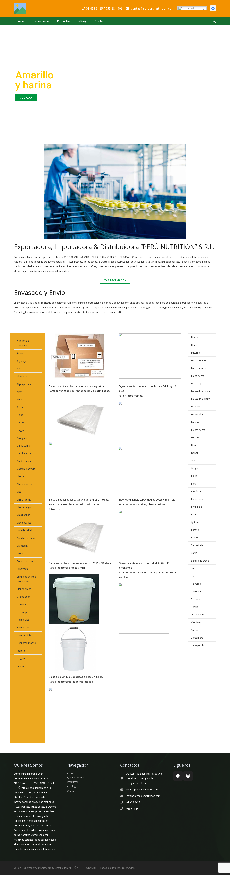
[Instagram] (188, 776)
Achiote (21, 353)
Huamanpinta (24, 635)
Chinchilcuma (24, 499)
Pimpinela (196, 506)
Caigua (20, 430)
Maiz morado (198, 360)
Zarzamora (197, 637)
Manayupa (197, 406)
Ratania (195, 529)
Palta (194, 483)
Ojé (193, 460)
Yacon (194, 630)
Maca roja (196, 383)
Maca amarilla (198, 368)
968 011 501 (133, 808)
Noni (193, 445)
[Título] (20, 8)
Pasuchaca (197, 499)
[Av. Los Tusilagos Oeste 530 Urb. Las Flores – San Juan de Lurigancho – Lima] (123, 778)
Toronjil (195, 606)
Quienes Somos (76, 777)
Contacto (72, 791)
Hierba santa (24, 627)
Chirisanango (24, 507)
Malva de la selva (200, 391)
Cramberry (22, 545)
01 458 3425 (133, 802)
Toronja (195, 599)
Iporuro (21, 650)
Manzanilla (197, 414)
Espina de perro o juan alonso (26, 579)
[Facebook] (213, 8)
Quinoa (195, 522)
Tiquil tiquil (197, 591)
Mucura (195, 437)
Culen (20, 553)
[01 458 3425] (123, 802)
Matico (195, 422)
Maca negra (197, 375)
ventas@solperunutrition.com (142, 789)
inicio (70, 773)
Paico (194, 475)
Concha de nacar (26, 538)
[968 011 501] (123, 808)
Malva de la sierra (200, 398)
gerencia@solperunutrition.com (143, 795)
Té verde (196, 583)
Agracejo (22, 361)
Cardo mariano (25, 461)
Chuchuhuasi (24, 514)
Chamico (21, 476)
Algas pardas (24, 384)
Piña (193, 514)
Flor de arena (24, 589)
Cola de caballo (25, 530)
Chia (19, 491)
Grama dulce (24, 596)
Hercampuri (23, 612)
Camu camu (23, 445)
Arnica (20, 399)
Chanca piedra (24, 484)
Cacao (20, 422)
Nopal (194, 452)
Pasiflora (196, 491)
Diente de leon (25, 561)
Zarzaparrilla (198, 645)
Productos (72, 781)
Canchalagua (24, 453)
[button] (214, 21)
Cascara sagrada (26, 468)
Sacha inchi (197, 545)
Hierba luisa (23, 619)
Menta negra (198, 429)
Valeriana (196, 622)
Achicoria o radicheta (23, 343)
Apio (19, 391)
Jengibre (21, 658)
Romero (195, 537)
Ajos (19, 368)
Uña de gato (198, 614)
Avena (20, 407)
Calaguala (22, 438)
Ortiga (194, 468)
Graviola (21, 604)
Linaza (194, 337)
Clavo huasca (24, 522)
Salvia (194, 553)
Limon (20, 666)
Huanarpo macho (26, 643)
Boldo (20, 414)
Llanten (195, 345)
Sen (193, 568)
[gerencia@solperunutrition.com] (123, 796)
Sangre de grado (200, 560)
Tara (193, 576)
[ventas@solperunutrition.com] (123, 789)
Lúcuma (195, 352)
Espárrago (22, 568)
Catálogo (72, 786)
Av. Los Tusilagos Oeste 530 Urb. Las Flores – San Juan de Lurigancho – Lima (144, 778)
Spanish (189, 8)
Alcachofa (22, 376)
